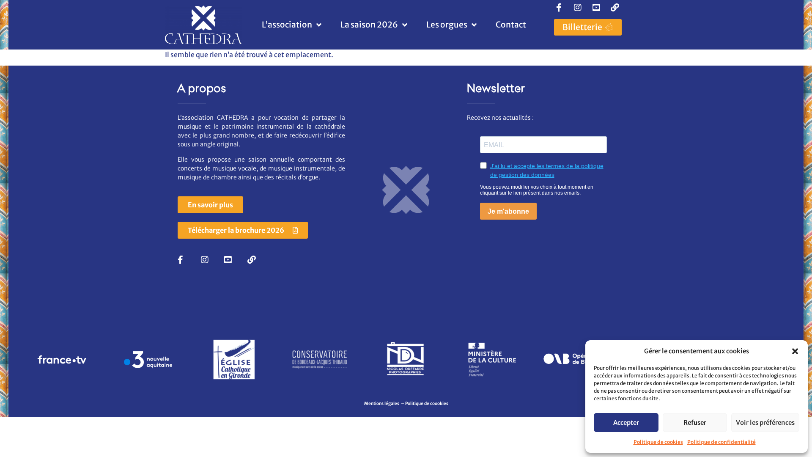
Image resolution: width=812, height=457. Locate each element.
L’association (287, 24)
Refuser (694, 422)
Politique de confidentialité (721, 442)
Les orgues (446, 24)
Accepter (626, 422)
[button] (795, 351)
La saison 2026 (369, 24)
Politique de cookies (658, 442)
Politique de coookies (426, 403)
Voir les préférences (765, 422)
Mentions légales (382, 403)
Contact (511, 24)
